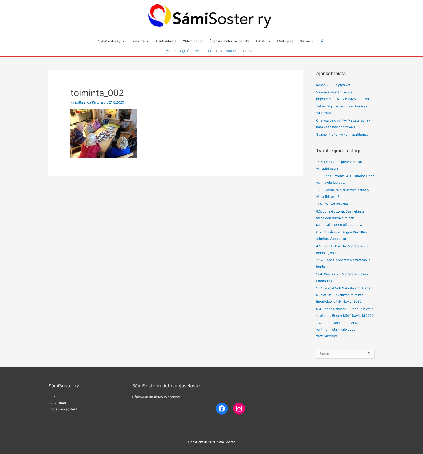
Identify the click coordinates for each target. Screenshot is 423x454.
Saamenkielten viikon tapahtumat (342, 134)
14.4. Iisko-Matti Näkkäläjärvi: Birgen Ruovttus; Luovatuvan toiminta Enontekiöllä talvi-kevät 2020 (344, 295)
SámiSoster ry (109, 41)
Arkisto (260, 41)
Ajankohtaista (165, 41)
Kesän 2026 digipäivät (333, 85)
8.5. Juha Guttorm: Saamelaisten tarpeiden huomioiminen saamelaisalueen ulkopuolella (341, 218)
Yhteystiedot (193, 41)
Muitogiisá (285, 41)
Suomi (305, 41)
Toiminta (138, 41)
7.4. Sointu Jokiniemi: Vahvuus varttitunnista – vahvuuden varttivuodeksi (339, 329)
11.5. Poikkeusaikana (332, 204)
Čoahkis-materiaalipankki (229, 41)
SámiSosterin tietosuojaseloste (156, 397)
